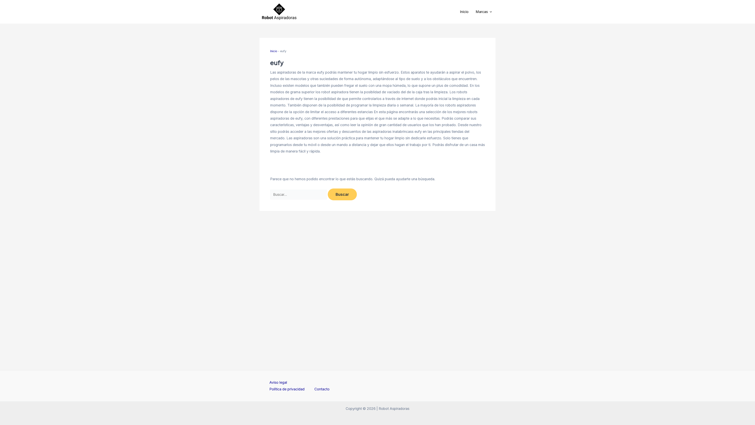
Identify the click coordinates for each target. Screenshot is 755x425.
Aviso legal (278, 382)
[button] (490, 12)
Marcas (482, 12)
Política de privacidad (287, 389)
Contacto (322, 389)
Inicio (464, 12)
